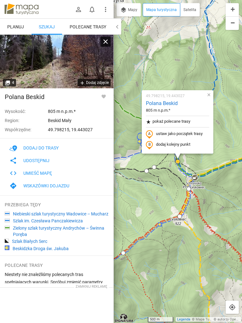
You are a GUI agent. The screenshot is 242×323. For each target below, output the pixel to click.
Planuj (15, 26)
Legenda (183, 319)
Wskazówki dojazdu (46, 185)
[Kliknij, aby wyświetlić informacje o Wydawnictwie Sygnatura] (124, 318)
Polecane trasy (88, 26)
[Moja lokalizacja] (232, 307)
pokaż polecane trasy (171, 121)
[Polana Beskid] (56, 61)
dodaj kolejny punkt (173, 144)
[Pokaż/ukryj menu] (106, 9)
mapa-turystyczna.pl (21, 9)
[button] (146, 171)
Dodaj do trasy (41, 147)
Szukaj (47, 26)
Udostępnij (36, 160)
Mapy (132, 10)
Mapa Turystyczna (210, 319)
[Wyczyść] (106, 42)
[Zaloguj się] (78, 9)
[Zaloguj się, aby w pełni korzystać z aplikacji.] (104, 96)
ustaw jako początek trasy (179, 133)
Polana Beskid (162, 103)
